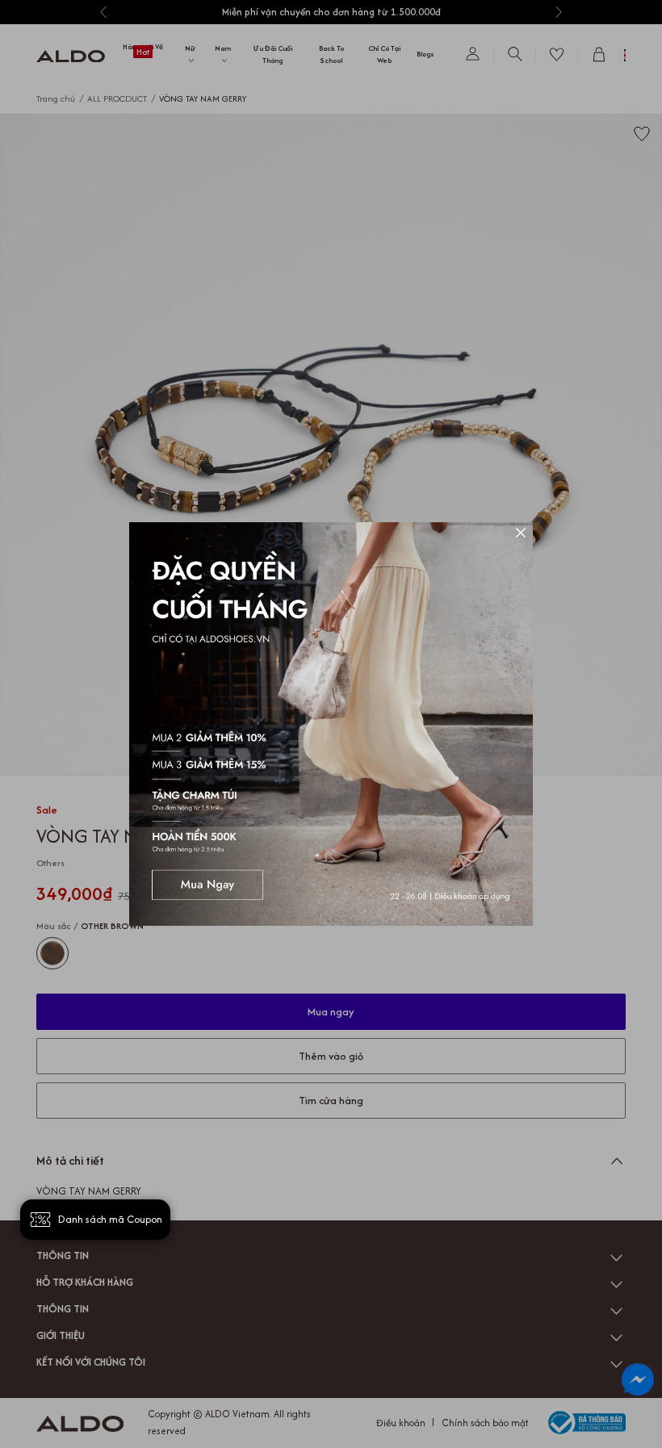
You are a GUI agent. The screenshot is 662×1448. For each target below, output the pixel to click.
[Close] (521, 534)
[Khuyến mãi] (331, 724)
